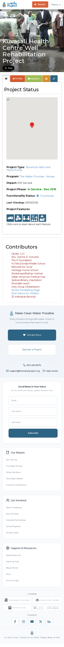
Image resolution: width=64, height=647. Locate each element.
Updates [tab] (35, 78)
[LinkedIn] (49, 621)
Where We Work (13, 472)
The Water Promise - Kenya (37, 176)
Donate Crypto (12, 532)
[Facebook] (15, 621)
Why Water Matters (14, 478)
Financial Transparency (16, 485)
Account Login (12, 580)
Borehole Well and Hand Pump (28, 169)
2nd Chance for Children (25, 293)
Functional (47, 195)
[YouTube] (32, 621)
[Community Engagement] (26, 218)
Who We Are (11, 460)
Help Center (52, 371)
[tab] (6, 78)
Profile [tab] (18, 78)
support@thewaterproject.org (25, 371)
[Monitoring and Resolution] (42, 218)
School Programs (13, 526)
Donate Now (34, 334)
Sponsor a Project (32, 349)
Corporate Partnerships (16, 520)
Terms (50, 637)
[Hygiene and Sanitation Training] (34, 218)
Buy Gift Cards (12, 514)
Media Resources (13, 555)
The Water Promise (14, 466)
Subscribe (33, 433)
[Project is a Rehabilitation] (10, 218)
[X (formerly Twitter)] (40, 621)
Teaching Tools (12, 561)
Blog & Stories (12, 568)
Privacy (43, 637)
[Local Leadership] (18, 218)
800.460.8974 (34, 365)
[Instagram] (23, 621)
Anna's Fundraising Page (25, 290)
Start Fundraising (13, 507)
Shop (8, 574)
